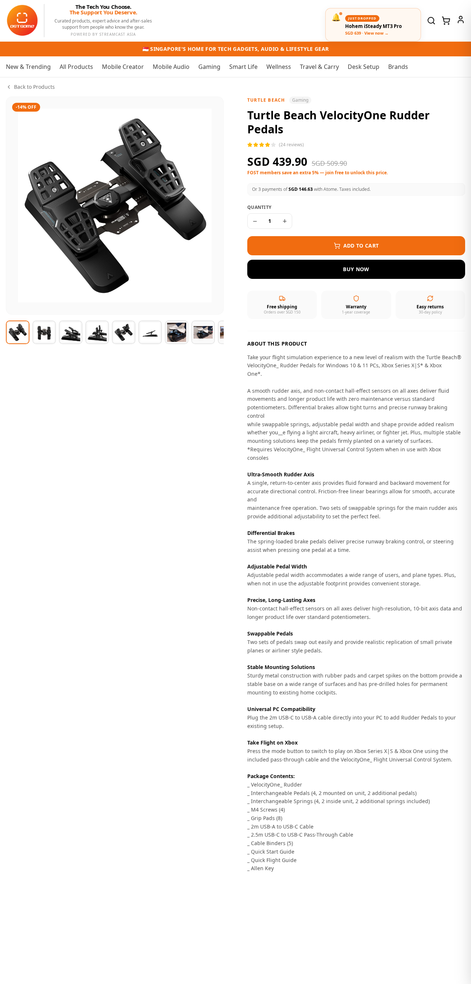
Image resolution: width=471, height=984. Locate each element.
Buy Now (356, 269)
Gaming (209, 67)
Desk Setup (363, 67)
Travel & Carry (319, 67)
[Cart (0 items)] (446, 20)
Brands (398, 67)
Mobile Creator (123, 67)
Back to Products (34, 86)
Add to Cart (361, 245)
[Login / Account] (460, 19)
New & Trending (28, 67)
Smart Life (243, 67)
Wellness (278, 67)
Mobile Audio (171, 67)
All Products (76, 67)
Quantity (259, 207)
